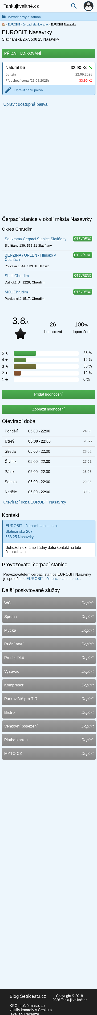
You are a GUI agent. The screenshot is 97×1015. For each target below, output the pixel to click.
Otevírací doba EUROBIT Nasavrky (34, 502)
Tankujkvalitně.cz (21, 6)
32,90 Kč (79, 67)
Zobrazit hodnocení (48, 409)
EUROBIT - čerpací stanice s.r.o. (28, 24)
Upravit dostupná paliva (25, 104)
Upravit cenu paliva (28, 90)
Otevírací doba (18, 421)
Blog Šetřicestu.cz (28, 996)
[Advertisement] (48, 162)
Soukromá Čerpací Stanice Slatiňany (35, 239)
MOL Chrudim (16, 292)
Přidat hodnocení (48, 394)
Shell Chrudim (17, 276)
